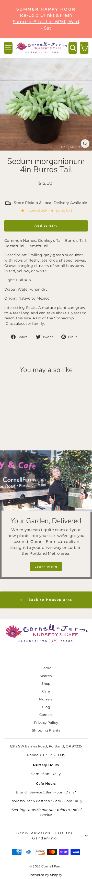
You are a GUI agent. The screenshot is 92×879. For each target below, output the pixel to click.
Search (46, 676)
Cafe (46, 691)
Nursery (46, 699)
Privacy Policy (46, 723)
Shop (45, 684)
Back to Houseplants (49, 600)
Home (46, 668)
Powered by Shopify (46, 875)
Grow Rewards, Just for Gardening (44, 835)
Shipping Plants (46, 730)
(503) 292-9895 (52, 755)
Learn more (45, 566)
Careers (45, 715)
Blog (46, 707)
